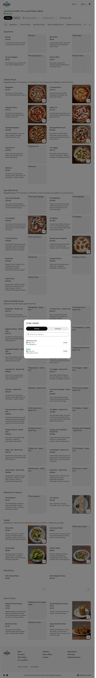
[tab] (36, 329)
